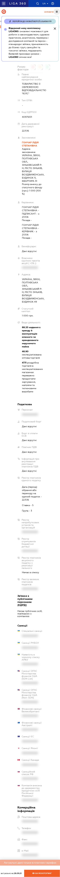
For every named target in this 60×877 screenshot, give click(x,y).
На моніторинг (43, 873)
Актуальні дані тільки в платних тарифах (30, 862)
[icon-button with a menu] (57, 11)
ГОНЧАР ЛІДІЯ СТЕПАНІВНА (30, 144)
